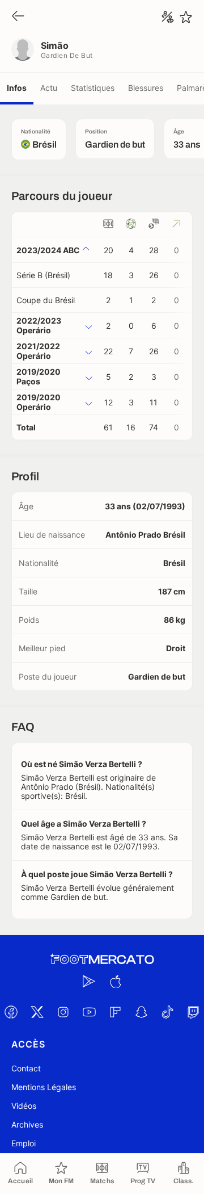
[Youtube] (88, 1011)
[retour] (18, 16)
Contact (26, 1068)
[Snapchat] (141, 1011)
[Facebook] (10, 1011)
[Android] (88, 981)
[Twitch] (193, 1011)
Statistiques (92, 88)
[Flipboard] (115, 1011)
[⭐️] (186, 17)
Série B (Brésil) (43, 275)
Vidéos (23, 1106)
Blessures (145, 88)
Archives (27, 1124)
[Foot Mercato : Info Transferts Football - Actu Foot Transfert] (102, 959)
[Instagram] (62, 1011)
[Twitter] (36, 1011)
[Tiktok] (167, 1011)
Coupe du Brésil (45, 300)
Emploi (23, 1143)
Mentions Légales (43, 1087)
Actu (48, 88)
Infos (17, 88)
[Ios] (115, 981)
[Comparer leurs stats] (168, 17)
